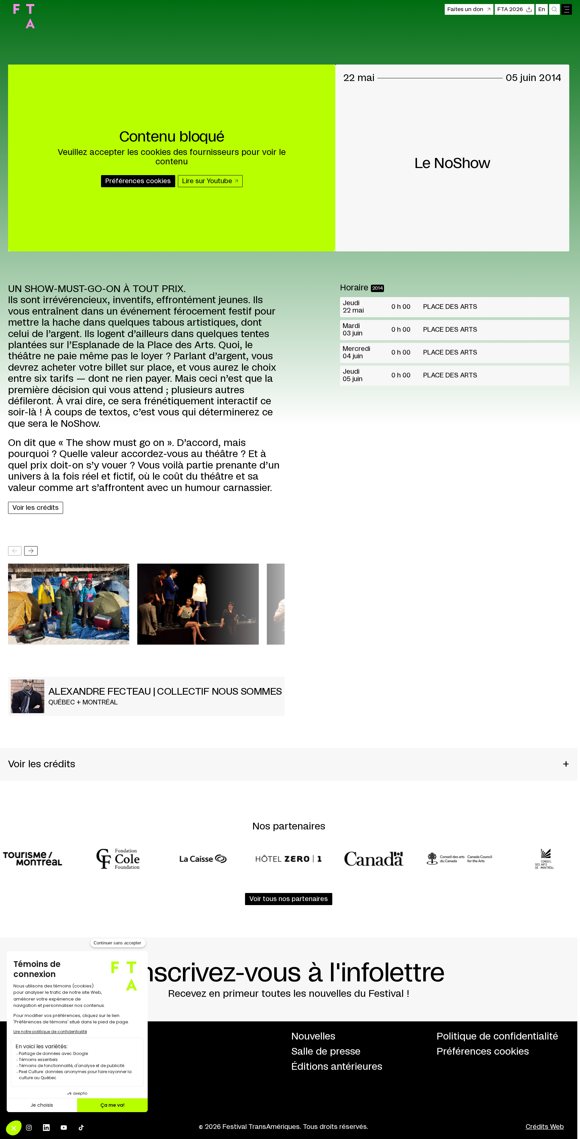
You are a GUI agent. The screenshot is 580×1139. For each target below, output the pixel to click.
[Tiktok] (81, 1127)
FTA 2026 (510, 9)
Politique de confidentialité (497, 1037)
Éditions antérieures (336, 1067)
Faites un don (465, 9)
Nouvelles (313, 1037)
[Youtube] (63, 1127)
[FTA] (24, 16)
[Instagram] (29, 1127)
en (541, 9)
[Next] (31, 551)
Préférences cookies (483, 1052)
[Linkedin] (46, 1127)
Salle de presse (325, 1052)
